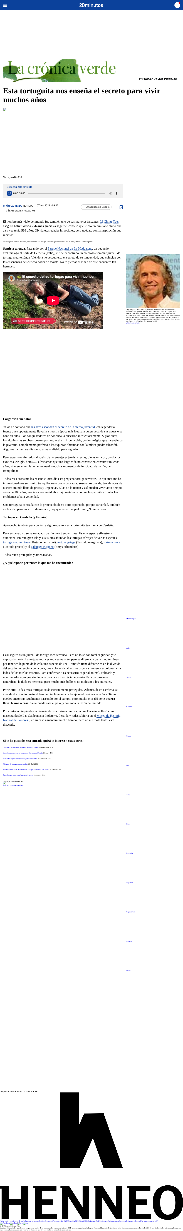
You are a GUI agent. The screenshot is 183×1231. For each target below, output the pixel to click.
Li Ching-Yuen (110, 221)
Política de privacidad (31, 1221)
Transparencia (58, 1221)
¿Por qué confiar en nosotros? (13, 785)
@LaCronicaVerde (133, 323)
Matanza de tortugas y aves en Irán (15, 764)
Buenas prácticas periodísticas (129, 1221)
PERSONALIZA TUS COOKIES (75, 1221)
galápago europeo (42, 546)
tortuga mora (112, 542)
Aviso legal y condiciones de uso (11, 1221)
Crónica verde (12, 206)
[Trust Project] (11, 781)
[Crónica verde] (91, 71)
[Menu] (5, 5)
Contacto (105, 1221)
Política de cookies (46, 1221)
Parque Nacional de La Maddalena (70, 248)
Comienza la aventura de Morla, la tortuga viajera (21, 748)
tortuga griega (66, 542)
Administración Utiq (94, 1221)
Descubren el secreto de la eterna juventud (18, 775)
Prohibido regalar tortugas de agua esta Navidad (20, 759)
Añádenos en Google (98, 207)
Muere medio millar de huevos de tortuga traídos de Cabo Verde (26, 770)
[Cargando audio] (9, 193)
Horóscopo (130, 618)
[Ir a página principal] (91, 5)
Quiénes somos (113, 1221)
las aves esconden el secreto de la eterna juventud (63, 427)
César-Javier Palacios (20, 210)
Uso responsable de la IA (149, 1221)
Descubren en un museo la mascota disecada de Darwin (23, 753)
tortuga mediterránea (16, 542)
